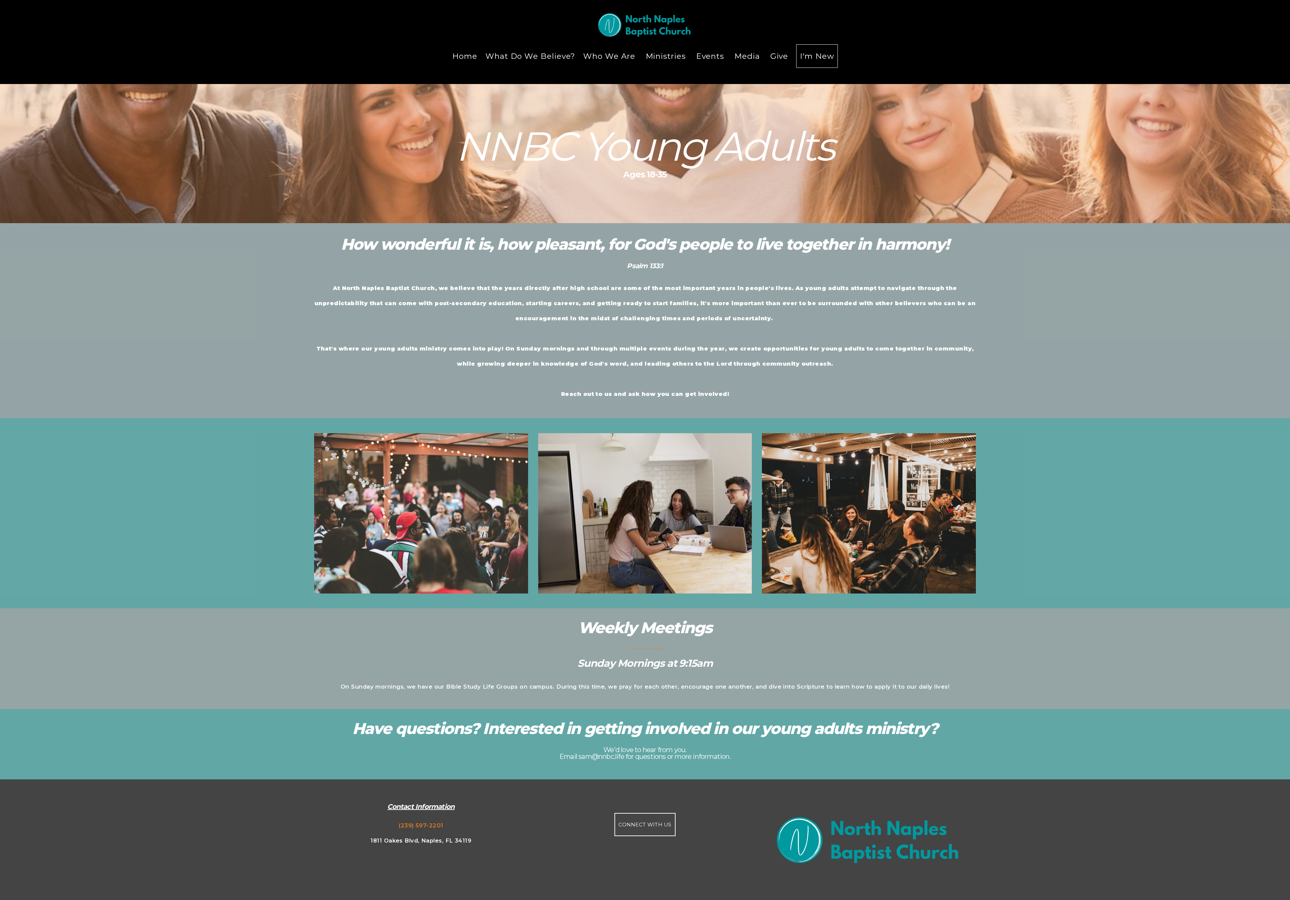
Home (464, 56)
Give (779, 56)
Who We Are (610, 56)
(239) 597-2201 (421, 825)
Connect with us (645, 824)
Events (711, 56)
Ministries (667, 56)
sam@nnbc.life (601, 756)
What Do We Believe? (530, 56)
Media (748, 56)
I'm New (817, 56)
